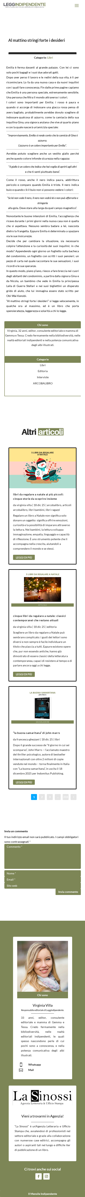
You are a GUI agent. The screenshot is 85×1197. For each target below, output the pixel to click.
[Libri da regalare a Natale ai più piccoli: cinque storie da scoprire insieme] (42, 468)
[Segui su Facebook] (38, 1176)
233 (65, 797)
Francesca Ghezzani (28, 739)
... (58, 797)
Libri (50, 57)
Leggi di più (24, 557)
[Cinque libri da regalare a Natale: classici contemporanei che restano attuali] (42, 590)
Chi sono (42, 995)
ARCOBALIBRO (43, 383)
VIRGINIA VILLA (24, 505)
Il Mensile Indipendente (42, 1193)
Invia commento (68, 891)
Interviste (43, 377)
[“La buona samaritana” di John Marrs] (42, 707)
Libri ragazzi (53, 509)
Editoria (43, 371)
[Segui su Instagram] (46, 1176)
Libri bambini (36, 509)
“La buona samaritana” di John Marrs (36, 732)
